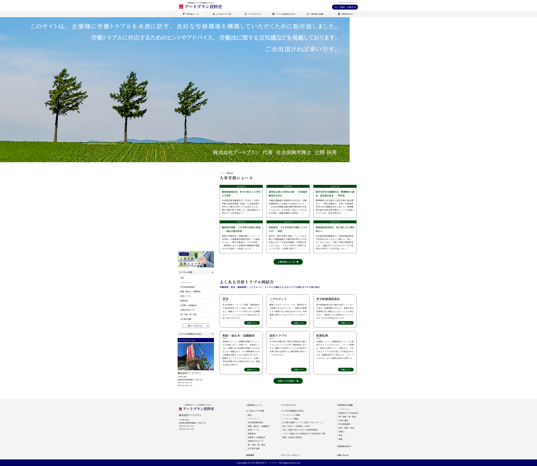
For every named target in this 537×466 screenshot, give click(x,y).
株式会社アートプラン (189, 373)
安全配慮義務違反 (187, 287)
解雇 (340, 439)
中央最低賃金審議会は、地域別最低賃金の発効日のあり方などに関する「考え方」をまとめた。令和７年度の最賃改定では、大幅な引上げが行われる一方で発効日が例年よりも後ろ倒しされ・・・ (335, 238)
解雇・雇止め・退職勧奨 (190, 291)
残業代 (341, 431)
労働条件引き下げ (187, 310)
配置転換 (184, 300)
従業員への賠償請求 (188, 305)
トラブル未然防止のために (285, 14)
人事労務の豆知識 (316, 14)
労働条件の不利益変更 (348, 413)
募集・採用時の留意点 (292, 437)
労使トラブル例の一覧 (288, 380)
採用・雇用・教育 (346, 428)
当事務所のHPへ (347, 14)
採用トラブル (185, 296)
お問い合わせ (343, 455)
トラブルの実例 (185, 272)
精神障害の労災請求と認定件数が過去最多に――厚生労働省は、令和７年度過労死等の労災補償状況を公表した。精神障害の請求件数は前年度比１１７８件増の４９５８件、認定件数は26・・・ (335, 202)
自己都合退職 (185, 319)
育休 (340, 435)
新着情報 (250, 455)
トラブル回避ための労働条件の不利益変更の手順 (303, 433)
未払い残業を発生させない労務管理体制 (300, 429)
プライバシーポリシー (347, 2)
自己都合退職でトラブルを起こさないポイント (302, 422)
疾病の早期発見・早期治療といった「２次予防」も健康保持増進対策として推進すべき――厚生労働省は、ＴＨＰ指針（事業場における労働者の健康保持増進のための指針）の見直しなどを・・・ (241, 238)
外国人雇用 (343, 420)
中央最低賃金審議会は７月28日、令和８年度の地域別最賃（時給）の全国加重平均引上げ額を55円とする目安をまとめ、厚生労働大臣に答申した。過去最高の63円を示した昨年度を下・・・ (241, 202)
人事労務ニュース (192, 14)
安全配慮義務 (344, 424)
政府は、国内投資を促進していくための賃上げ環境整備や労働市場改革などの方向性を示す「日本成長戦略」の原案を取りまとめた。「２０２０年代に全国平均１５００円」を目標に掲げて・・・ (288, 238)
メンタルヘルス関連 (291, 415)
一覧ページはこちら (194, 325)
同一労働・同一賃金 (188, 314)
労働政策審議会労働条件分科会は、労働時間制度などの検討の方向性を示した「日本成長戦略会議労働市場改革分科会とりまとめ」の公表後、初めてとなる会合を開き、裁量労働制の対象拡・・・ (288, 202)
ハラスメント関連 (290, 418)
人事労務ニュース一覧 (288, 261)
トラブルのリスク (254, 14)
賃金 (182, 277)
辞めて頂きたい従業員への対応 (296, 426)
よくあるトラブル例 (223, 14)
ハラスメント (185, 282)
